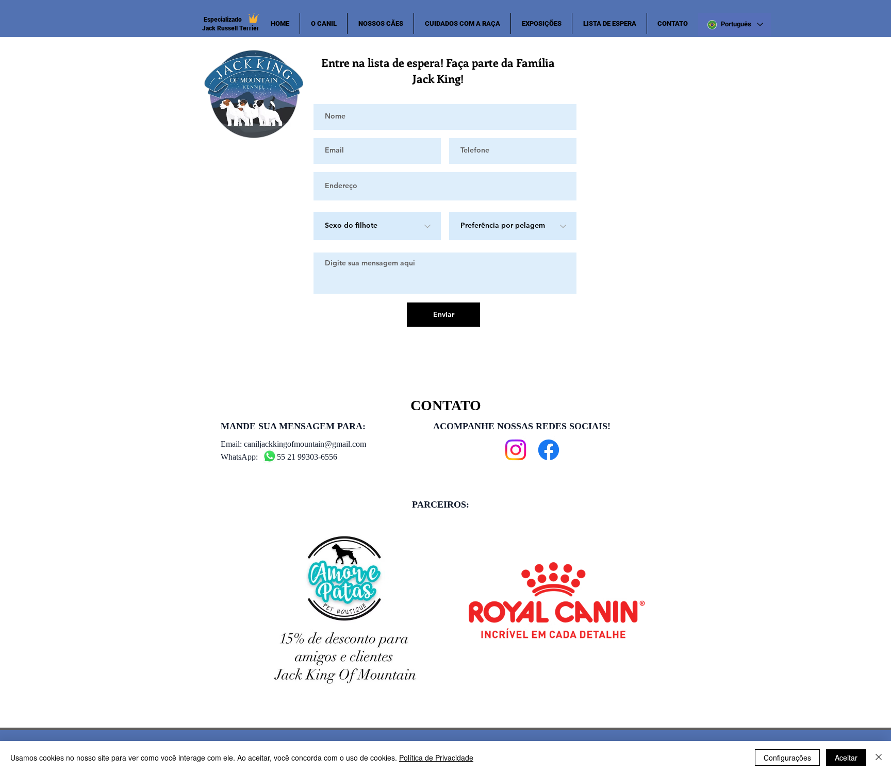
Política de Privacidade (436, 757)
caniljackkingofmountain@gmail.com (305, 444)
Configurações (787, 757)
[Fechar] (878, 757)
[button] (381, 23)
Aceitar (846, 757)
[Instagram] (516, 450)
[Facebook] (549, 450)
